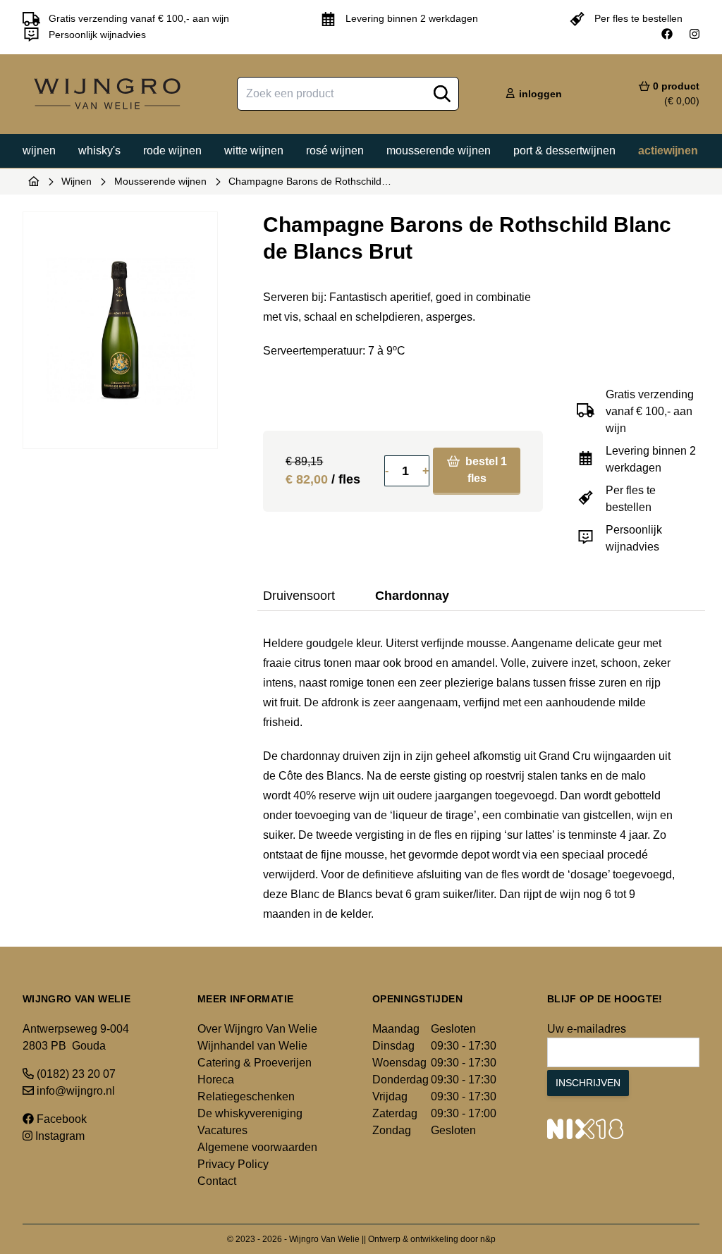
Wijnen (39, 150)
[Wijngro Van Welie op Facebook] (667, 34)
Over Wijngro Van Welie (257, 1029)
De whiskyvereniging (249, 1113)
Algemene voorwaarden (257, 1147)
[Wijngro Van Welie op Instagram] (694, 34)
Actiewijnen (668, 150)
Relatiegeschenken (246, 1096)
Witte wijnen (253, 150)
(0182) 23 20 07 (75, 1074)
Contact (216, 1181)
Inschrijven (588, 1082)
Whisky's (99, 150)
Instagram (58, 1136)
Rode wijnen (172, 150)
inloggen (539, 93)
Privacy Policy (233, 1164)
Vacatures (222, 1130)
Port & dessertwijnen (564, 150)
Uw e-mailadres (586, 1029)
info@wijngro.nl (74, 1091)
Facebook (60, 1119)
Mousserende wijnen (438, 150)
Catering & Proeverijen (254, 1063)
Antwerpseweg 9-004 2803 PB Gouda (76, 1037)
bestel (485, 469)
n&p (488, 1239)
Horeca (215, 1080)
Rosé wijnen (335, 150)
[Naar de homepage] (33, 181)
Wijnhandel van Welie (252, 1046)
